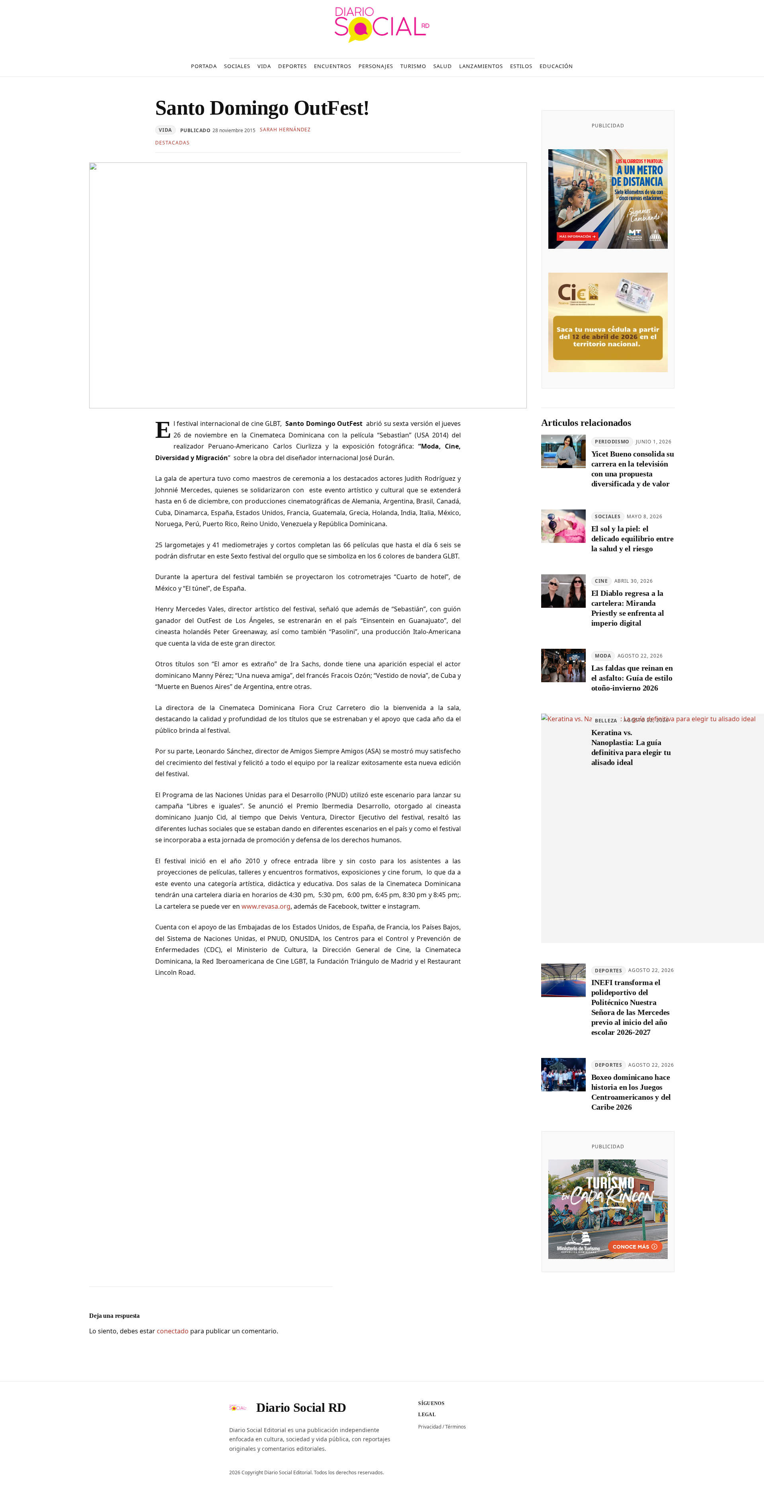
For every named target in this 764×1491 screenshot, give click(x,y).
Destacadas (172, 142)
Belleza (606, 720)
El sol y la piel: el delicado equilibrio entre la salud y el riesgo (632, 538)
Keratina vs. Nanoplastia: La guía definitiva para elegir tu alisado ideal (631, 747)
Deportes (608, 970)
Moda (603, 655)
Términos (455, 1426)
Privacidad (429, 1426)
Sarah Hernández (285, 129)
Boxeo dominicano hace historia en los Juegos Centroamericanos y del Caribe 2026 (631, 1092)
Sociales (608, 516)
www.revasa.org (266, 906)
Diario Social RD (301, 1407)
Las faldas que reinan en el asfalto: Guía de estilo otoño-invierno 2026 (632, 678)
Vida (165, 130)
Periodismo (612, 441)
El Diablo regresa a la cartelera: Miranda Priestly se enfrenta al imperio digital (627, 608)
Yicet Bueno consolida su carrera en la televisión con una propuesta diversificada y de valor (632, 468)
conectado (173, 1331)
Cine (601, 581)
